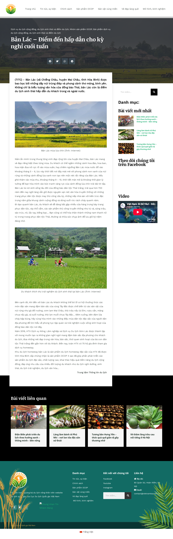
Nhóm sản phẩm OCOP (81, 29)
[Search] (154, 92)
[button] (50, 61)
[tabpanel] (28, 426)
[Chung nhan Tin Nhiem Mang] (52, 506)
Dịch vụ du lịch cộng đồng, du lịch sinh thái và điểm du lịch (40, 29)
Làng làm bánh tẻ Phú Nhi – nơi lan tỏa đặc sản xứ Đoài (146, 133)
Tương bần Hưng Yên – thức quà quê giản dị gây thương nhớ (147, 146)
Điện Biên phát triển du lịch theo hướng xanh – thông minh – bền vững (147, 119)
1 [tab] (86, 450)
